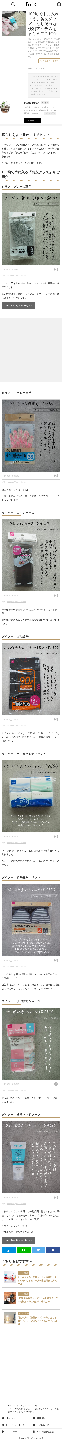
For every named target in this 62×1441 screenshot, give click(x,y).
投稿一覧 (31, 120)
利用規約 (40, 1418)
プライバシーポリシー (16, 1425)
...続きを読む (50, 113)
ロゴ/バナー (11, 1431)
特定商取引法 (42, 1425)
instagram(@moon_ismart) (16, 275)
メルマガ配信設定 (45, 1431)
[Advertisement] (31, 350)
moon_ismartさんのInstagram (18, 306)
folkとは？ (10, 1418)
